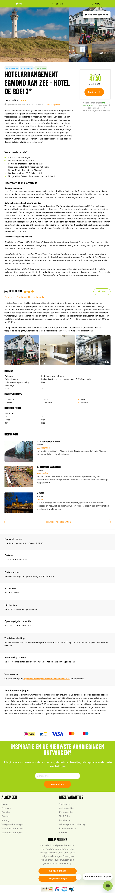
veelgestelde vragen (51, 856)
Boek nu (92, 92)
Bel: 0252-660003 (57, 871)
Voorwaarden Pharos (12, 828)
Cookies (5, 812)
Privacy (5, 820)
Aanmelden (57, 784)
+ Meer (63, 832)
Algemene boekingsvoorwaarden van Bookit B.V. (47, 678)
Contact (5, 816)
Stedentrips (65, 804)
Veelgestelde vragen (12, 824)
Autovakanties (66, 808)
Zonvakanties (66, 812)
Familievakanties (68, 828)
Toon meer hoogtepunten (57, 522)
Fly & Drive (64, 816)
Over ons (6, 808)
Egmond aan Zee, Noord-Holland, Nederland (25, 297)
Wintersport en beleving (72, 824)
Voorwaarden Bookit (12, 832)
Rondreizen (65, 820)
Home (4, 804)
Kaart (103, 291)
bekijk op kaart (54, 104)
